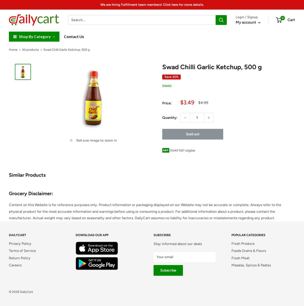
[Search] (221, 20)
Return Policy (19, 258)
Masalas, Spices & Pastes (251, 265)
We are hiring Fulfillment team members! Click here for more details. (152, 5)
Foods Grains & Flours (248, 251)
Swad (167, 86)
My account (246, 22)
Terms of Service (22, 251)
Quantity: (170, 118)
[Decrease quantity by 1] (185, 117)
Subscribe (168, 270)
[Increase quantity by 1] (208, 117)
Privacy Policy (20, 243)
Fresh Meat (240, 258)
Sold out (192, 134)
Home (13, 50)
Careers (15, 265)
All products (30, 50)
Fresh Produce (243, 243)
